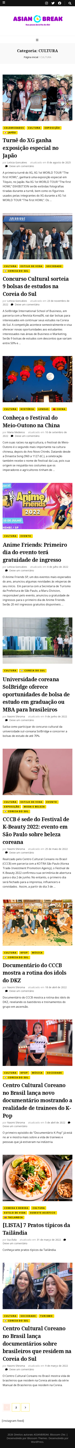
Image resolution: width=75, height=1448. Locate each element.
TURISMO (46, 1315)
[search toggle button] (70, 3)
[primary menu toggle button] (37, 40)
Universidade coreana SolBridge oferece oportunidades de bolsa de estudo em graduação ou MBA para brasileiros (36, 694)
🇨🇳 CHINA (59, 409)
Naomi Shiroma (16, 716)
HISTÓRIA (27, 409)
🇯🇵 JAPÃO (10, 132)
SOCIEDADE (54, 266)
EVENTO (26, 536)
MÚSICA (37, 952)
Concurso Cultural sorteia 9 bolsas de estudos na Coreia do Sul (36, 286)
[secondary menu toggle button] (4, 2)
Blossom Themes (37, 1438)
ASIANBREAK (41, 1434)
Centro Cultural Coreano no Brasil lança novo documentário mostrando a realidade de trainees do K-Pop (37, 1100)
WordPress (37, 1441)
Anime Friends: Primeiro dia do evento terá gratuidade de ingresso (35, 552)
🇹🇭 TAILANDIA (13, 1217)
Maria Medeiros (16, 432)
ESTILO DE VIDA (31, 266)
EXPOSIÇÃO (52, 127)
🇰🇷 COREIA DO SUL (16, 270)
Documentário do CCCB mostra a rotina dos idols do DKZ (34, 973)
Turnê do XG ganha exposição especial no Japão (30, 148)
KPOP (24, 952)
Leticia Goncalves (17, 162)
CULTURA (34, 127)
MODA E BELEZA (34, 806)
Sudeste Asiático (42, 1212)
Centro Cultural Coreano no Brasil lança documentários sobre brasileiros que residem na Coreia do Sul (37, 1343)
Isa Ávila (12, 1239)
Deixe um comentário (21, 166)
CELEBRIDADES (14, 127)
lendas (43, 409)
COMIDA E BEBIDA (16, 1208)
